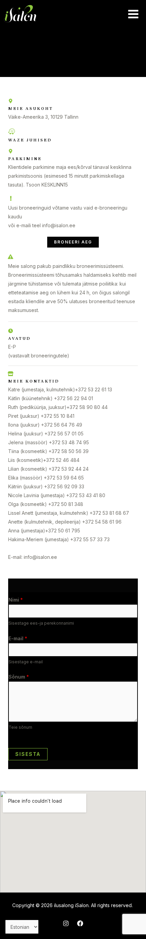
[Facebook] (80, 923)
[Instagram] (66, 923)
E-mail (17, 638)
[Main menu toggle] (133, 13)
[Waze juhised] (11, 131)
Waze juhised (30, 140)
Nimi (15, 600)
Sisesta (27, 754)
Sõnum (18, 677)
